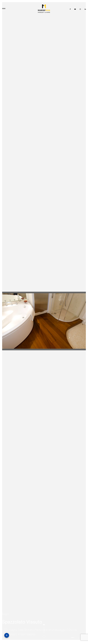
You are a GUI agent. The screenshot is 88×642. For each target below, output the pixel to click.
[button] (1, 321)
